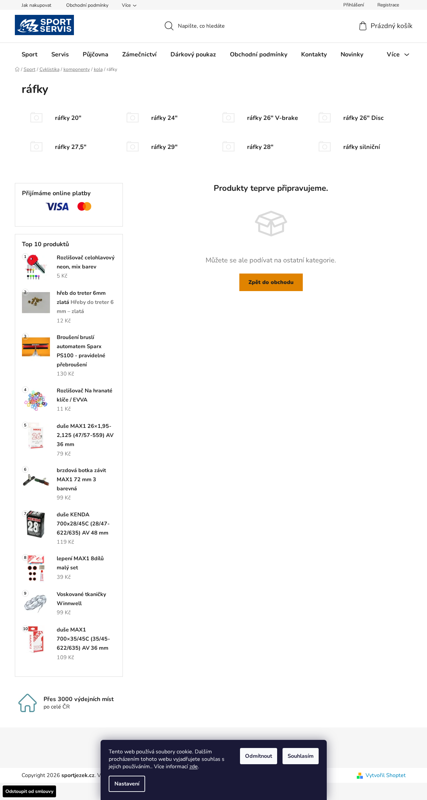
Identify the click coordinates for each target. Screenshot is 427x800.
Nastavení (126, 784)
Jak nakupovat (36, 5)
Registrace (388, 5)
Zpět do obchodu (271, 282)
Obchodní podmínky (87, 5)
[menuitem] (29, 54)
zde (193, 766)
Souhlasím (301, 756)
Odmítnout (258, 756)
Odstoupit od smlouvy (29, 791)
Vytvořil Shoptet (386, 775)
